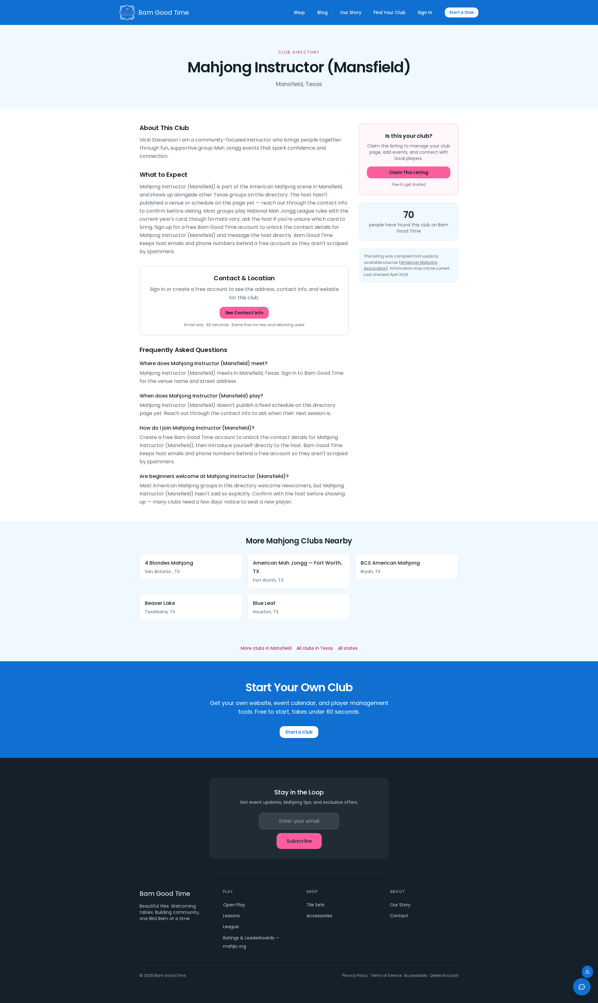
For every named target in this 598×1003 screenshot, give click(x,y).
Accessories (319, 916)
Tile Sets (315, 905)
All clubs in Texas (315, 648)
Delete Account (444, 975)
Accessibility (416, 975)
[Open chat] (582, 987)
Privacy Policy (355, 975)
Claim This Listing (408, 172)
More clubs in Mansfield (266, 648)
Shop (299, 12)
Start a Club (461, 12)
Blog (322, 12)
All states (348, 648)
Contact (399, 916)
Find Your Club (389, 12)
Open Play (234, 905)
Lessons (231, 916)
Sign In (425, 12)
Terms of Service (385, 975)
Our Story (350, 12)
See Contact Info (244, 313)
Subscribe (299, 841)
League (231, 926)
